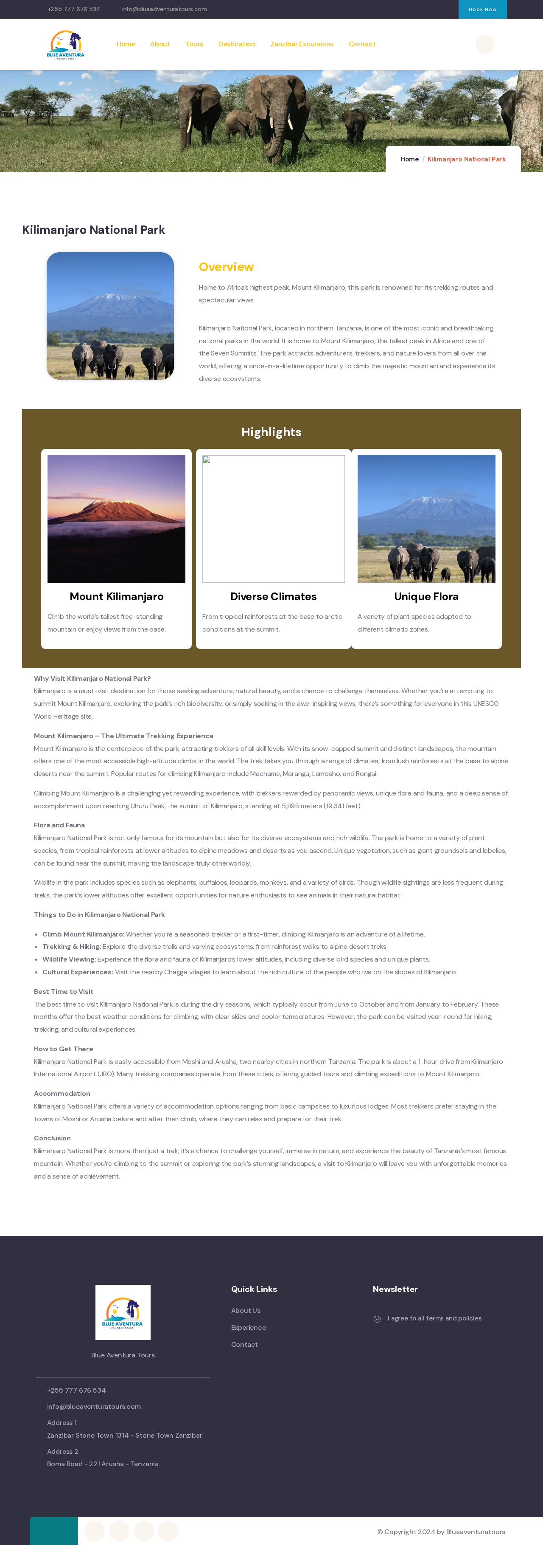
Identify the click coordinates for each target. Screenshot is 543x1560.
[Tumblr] (430, 9)
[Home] (66, 44)
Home (409, 159)
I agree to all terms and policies (434, 1318)
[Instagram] (396, 9)
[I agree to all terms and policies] (377, 1319)
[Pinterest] (413, 9)
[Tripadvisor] (447, 9)
